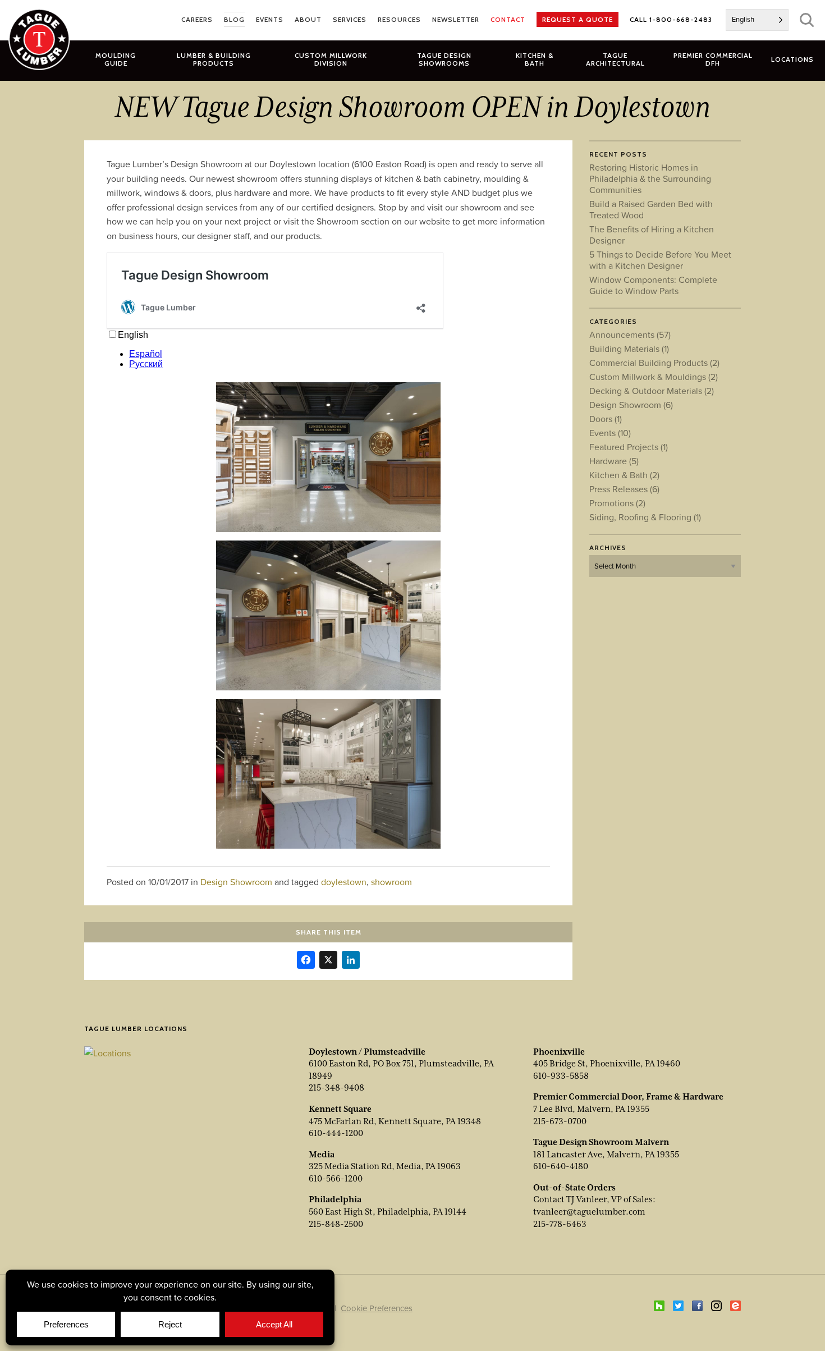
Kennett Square (340, 1109)
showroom (391, 882)
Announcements (630, 334)
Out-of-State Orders (574, 1188)
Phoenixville (559, 1052)
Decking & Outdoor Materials (651, 390)
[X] (328, 961)
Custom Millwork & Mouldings (653, 376)
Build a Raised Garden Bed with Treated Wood (651, 209)
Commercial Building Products (654, 362)
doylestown (343, 882)
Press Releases (624, 488)
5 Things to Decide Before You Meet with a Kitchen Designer (660, 260)
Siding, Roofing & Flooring (645, 517)
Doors (605, 418)
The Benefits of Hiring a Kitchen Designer (651, 234)
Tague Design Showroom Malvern (601, 1142)
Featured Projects (628, 446)
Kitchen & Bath (624, 474)
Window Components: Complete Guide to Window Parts (653, 285)
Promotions (617, 503)
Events (610, 432)
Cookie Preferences (376, 1308)
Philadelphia (335, 1199)
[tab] (213, 59)
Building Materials (629, 348)
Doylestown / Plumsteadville (367, 1052)
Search (807, 20)
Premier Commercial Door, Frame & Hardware (628, 1097)
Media (321, 1155)
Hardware (614, 460)
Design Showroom (236, 882)
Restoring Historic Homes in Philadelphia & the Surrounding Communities (650, 178)
